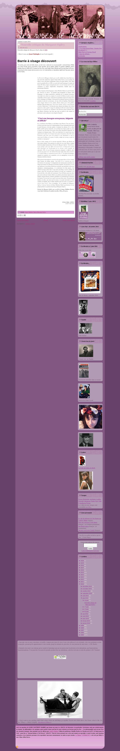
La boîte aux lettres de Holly (86, 468)
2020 (82, 561)
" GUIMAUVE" (85, 735)
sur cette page (91, 166)
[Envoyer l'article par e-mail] (27, 48)
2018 (82, 565)
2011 (82, 582)
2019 (82, 563)
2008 (82, 628)
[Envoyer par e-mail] (18, 215)
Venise (93, 501)
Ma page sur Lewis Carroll (86, 530)
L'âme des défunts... (84, 54)
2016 (82, 570)
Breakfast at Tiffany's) (44, 722)
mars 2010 (86, 618)
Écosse (80, 499)
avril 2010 (86, 616)
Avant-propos (82, 46)
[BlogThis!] (20, 215)
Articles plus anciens (69, 220)
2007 (82, 630)
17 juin (86, 607)
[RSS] (17, 747)
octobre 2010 (86, 591)
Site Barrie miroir (83, 526)
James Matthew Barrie (31, 212)
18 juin (86, 600)
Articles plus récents (23, 220)
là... (90, 507)
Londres (98, 499)
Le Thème (78, 735)
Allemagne (87, 501)
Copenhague (82, 503)
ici (86, 507)
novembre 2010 (87, 589)
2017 (82, 568)
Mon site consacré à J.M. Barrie (87, 522)
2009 (82, 625)
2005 (82, 635)
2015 (82, 572)
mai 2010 (85, 614)
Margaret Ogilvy (41, 212)
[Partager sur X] (23, 215)
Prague (88, 503)
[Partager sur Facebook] (25, 215)
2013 (82, 577)
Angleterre (93, 499)
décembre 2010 (87, 586)
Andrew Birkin (53, 731)
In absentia (81, 56)
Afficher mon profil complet (86, 157)
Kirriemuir (86, 499)
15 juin (86, 609)
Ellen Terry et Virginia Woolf (87, 52)
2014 (82, 575)
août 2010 (85, 596)
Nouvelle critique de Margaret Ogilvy (43, 45)
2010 (82, 584)
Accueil (45, 220)
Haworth (81, 501)
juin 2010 (85, 598)
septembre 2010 (87, 593)
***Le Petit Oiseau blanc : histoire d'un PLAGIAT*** (90, 49)
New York (98, 501)
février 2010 (86, 621)
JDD (46, 50)
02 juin (86, 611)
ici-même (93, 101)
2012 (82, 579)
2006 (82, 632)
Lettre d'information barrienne (90, 551)
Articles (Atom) (30, 224)
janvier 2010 (86, 623)
